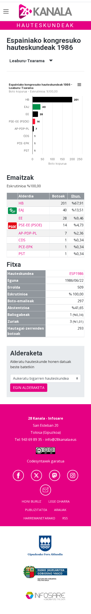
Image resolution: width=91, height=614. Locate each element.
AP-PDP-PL (28, 233)
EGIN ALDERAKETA (28, 387)
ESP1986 (76, 273)
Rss (65, 518)
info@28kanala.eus (60, 439)
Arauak (60, 510)
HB (21, 203)
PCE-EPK (26, 246)
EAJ (21, 210)
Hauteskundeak (45, 25)
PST (22, 253)
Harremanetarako (39, 518)
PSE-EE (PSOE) (30, 225)
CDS (22, 240)
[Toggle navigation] (6, 11)
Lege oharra (59, 501)
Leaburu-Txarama (29, 60)
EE (21, 218)
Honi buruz (31, 501)
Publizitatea (36, 510)
